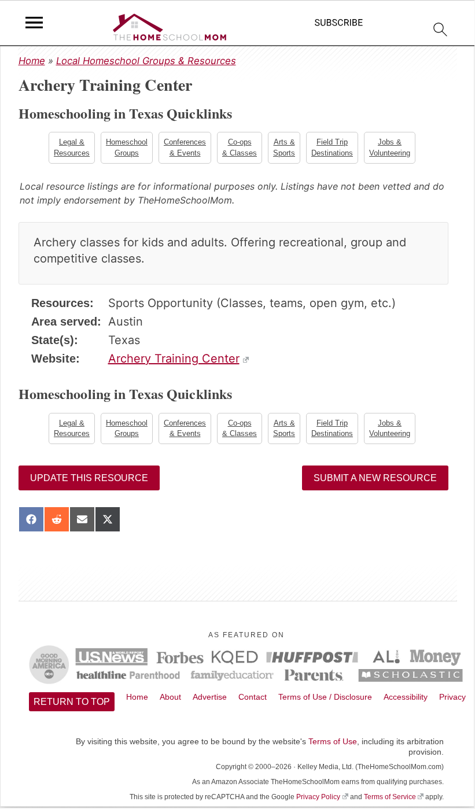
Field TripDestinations (332, 147)
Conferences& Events (185, 147)
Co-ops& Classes (239, 147)
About (170, 696)
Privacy (452, 696)
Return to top (72, 702)
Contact (252, 696)
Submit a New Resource (375, 478)
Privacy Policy (318, 797)
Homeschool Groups (127, 147)
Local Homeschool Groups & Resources (146, 61)
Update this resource (89, 478)
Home (32, 61)
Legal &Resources (72, 147)
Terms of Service (390, 797)
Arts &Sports (284, 147)
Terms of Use (332, 741)
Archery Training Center (174, 358)
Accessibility (406, 696)
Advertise (210, 696)
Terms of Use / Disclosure (325, 696)
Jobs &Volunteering (389, 147)
